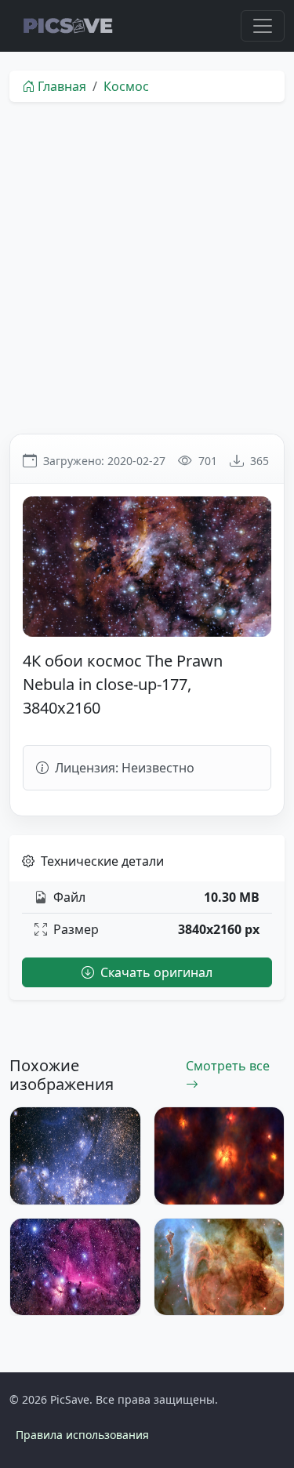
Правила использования (82, 1434)
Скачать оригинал (154, 972)
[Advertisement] (147, 268)
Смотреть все (228, 1065)
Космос (126, 86)
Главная (62, 86)
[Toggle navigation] (263, 26)
